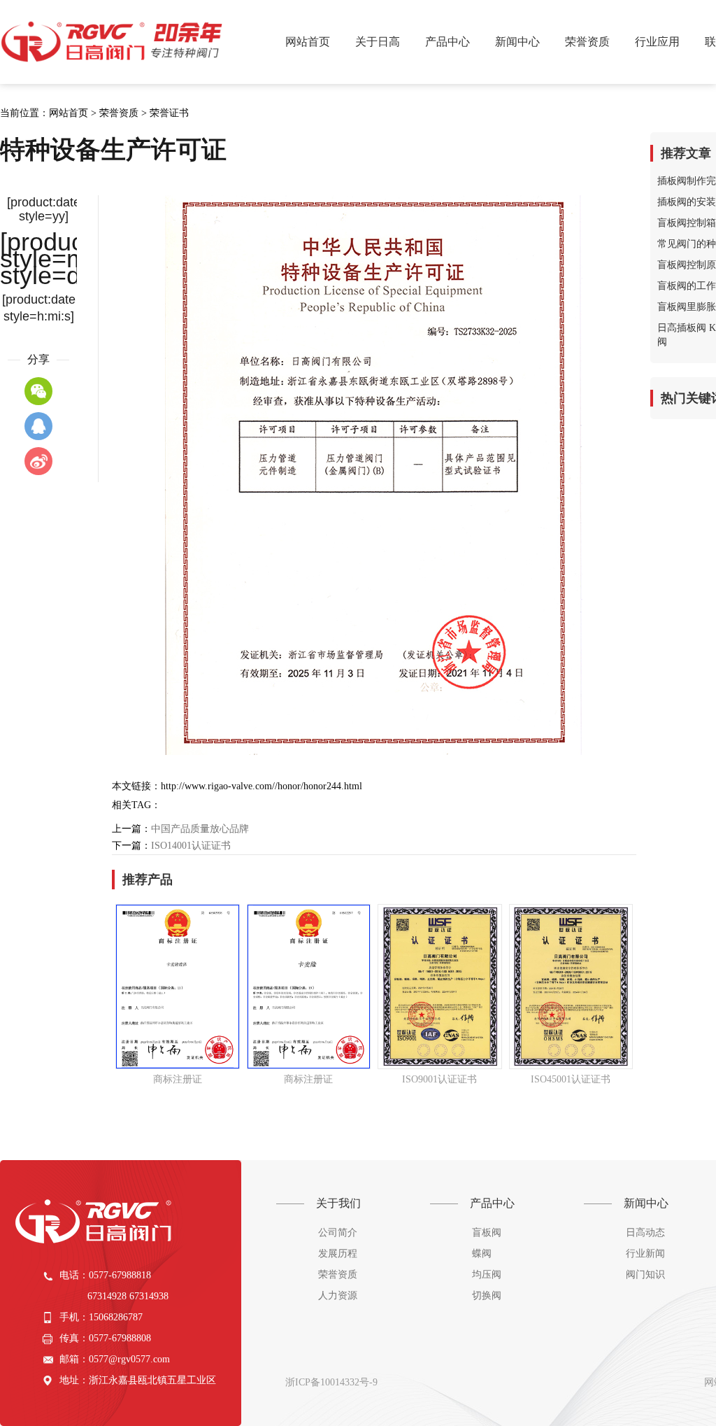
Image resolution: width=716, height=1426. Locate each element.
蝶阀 (482, 1253)
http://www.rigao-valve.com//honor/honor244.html (261, 786)
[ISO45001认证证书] (571, 986)
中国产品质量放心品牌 (200, 829)
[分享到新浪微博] (38, 461)
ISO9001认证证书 (439, 1079)
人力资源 (337, 1295)
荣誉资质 (118, 113)
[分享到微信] (38, 391)
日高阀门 (113, 42)
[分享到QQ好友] (38, 426)
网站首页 (307, 42)
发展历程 (337, 1253)
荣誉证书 (169, 113)
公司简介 (337, 1232)
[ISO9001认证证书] (440, 986)
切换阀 (486, 1295)
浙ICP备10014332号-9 (331, 1382)
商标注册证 (177, 1079)
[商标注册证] (177, 986)
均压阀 (486, 1274)
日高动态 (645, 1232)
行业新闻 (645, 1253)
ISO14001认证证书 (191, 845)
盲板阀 (486, 1232)
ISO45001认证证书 (570, 1079)
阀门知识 (645, 1274)
